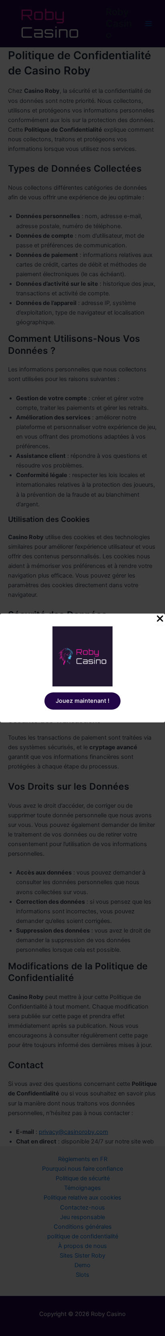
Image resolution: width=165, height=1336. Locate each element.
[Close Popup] (160, 619)
